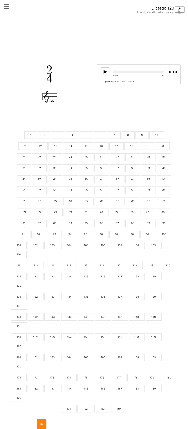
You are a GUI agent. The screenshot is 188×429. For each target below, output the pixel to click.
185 (86, 388)
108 (136, 245)
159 (153, 337)
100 (164, 234)
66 (102, 201)
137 (120, 296)
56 (101, 190)
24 (70, 157)
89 (148, 223)
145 (86, 316)
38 (132, 168)
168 (136, 357)
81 (23, 223)
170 (19, 366)
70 (164, 201)
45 (86, 179)
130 (19, 285)
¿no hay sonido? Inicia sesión (120, 81)
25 (86, 157)
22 (39, 157)
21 (23, 157)
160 (19, 346)
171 (19, 377)
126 (103, 276)
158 (136, 337)
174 (69, 377)
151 (19, 337)
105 (86, 245)
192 (85, 408)
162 (35, 357)
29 (148, 157)
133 (52, 296)
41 (23, 179)
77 (116, 212)
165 (86, 357)
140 (19, 305)
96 (101, 234)
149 (153, 316)
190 (19, 397)
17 (116, 146)
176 (102, 377)
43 (55, 179)
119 (151, 265)
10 (156, 135)
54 (70, 190)
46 (101, 179)
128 (136, 276)
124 (69, 276)
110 (19, 254)
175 (85, 377)
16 (101, 146)
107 (120, 245)
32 (39, 168)
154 (69, 337)
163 (52, 357)
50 (164, 179)
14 (70, 146)
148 (136, 316)
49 (148, 179)
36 (101, 168)
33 (55, 168)
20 (162, 146)
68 (133, 201)
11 (25, 146)
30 (164, 157)
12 (40, 146)
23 (55, 157)
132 (35, 296)
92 (38, 234)
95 (85, 234)
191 (69, 408)
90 (164, 223)
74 (70, 212)
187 (120, 388)
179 (152, 377)
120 (168, 265)
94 (70, 234)
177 (119, 377)
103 (52, 245)
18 (131, 146)
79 (147, 212)
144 (69, 316)
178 (135, 377)
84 (70, 223)
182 (35, 388)
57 (117, 190)
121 (19, 276)
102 (35, 245)
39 (148, 168)
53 (55, 190)
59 (148, 190)
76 (101, 212)
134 (69, 296)
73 (55, 212)
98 (132, 234)
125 (86, 276)
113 (52, 265)
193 (102, 408)
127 (120, 276)
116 (102, 265)
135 (86, 296)
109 (153, 245)
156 (103, 337)
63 (55, 201)
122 (35, 276)
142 (35, 316)
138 (136, 296)
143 (52, 316)
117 (118, 265)
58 (132, 190)
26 (101, 157)
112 (36, 265)
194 (119, 408)
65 (86, 201)
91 (23, 234)
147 (120, 316)
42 (39, 179)
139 (153, 296)
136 (103, 296)
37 (117, 168)
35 (86, 168)
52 (39, 190)
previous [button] (170, 71)
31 (23, 168)
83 (55, 223)
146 (103, 316)
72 (39, 212)
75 (86, 212)
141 (19, 316)
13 (55, 146)
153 (52, 337)
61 (24, 201)
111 (19, 265)
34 (70, 168)
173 (52, 377)
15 (86, 146)
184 (69, 388)
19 (146, 146)
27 (117, 157)
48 (132, 179)
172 (35, 377)
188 (136, 388)
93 (54, 234)
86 (101, 223)
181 (19, 388)
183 (52, 388)
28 (132, 157)
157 (120, 337)
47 (117, 179)
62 (39, 201)
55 (86, 190)
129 (153, 276)
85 (86, 223)
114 (69, 265)
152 (35, 337)
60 (164, 190)
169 (153, 357)
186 (103, 388)
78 (132, 212)
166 (103, 357)
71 (24, 212)
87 (117, 223)
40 (164, 168)
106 (103, 245)
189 (153, 388)
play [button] (105, 71)
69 (148, 201)
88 (132, 223)
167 (120, 357)
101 (19, 245)
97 (116, 234)
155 (86, 337)
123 (52, 276)
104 (69, 245)
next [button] (175, 71)
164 (69, 357)
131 (19, 296)
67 (117, 201)
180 (169, 377)
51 (23, 190)
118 (135, 265)
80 (163, 212)
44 (70, 179)
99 (147, 234)
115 (85, 265)
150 (19, 326)
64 (70, 201)
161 (19, 357)
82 (39, 223)
